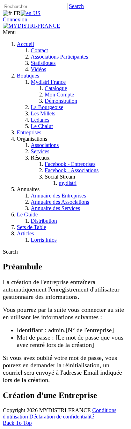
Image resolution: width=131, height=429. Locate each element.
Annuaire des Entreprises (58, 196)
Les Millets (43, 113)
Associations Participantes (59, 57)
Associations (45, 145)
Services (40, 151)
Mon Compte (59, 95)
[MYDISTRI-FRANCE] (31, 26)
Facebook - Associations (72, 170)
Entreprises (29, 132)
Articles (25, 233)
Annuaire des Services (55, 208)
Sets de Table (31, 227)
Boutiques (28, 76)
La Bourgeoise (47, 107)
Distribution (44, 221)
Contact (39, 50)
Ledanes (40, 120)
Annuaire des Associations (60, 202)
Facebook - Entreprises (70, 164)
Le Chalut (42, 126)
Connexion (15, 19)
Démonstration (61, 101)
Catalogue (56, 88)
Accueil (25, 44)
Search (76, 6)
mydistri (68, 183)
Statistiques (43, 63)
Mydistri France (48, 82)
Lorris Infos (44, 240)
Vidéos (38, 69)
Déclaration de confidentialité (61, 417)
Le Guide (27, 214)
